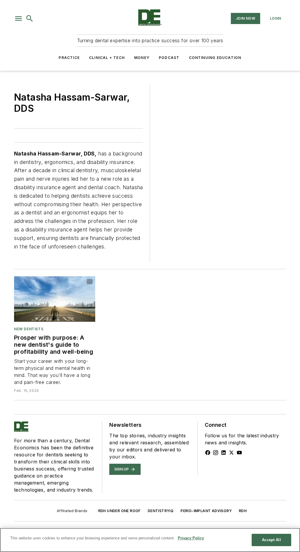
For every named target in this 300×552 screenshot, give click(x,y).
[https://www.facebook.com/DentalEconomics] (208, 453)
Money (141, 57)
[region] (150, 540)
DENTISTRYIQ (160, 511)
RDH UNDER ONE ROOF (119, 511)
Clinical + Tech (107, 57)
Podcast (169, 57)
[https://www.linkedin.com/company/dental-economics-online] (223, 453)
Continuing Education (215, 57)
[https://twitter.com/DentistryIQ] (231, 453)
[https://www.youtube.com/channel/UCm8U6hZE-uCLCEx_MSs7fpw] (239, 453)
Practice (69, 57)
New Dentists (28, 329)
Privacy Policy (191, 538)
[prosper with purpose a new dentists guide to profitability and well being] (54, 298)
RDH (243, 511)
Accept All (271, 540)
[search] (29, 18)
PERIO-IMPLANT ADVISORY (206, 511)
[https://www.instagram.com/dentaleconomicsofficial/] (216, 453)
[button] (18, 18)
